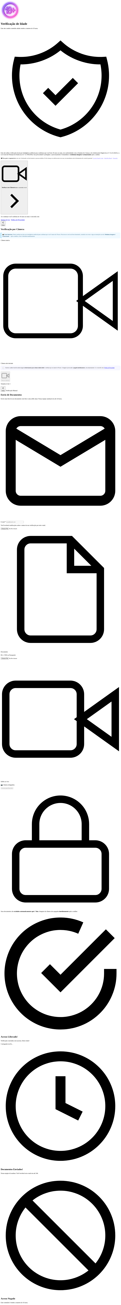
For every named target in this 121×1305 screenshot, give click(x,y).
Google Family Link (98, 158)
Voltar (3, 225)
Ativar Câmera (5, 380)
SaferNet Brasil (108, 158)
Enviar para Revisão (7, 788)
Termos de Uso (5, 220)
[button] (60, 592)
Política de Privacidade (18, 220)
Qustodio (115, 158)
